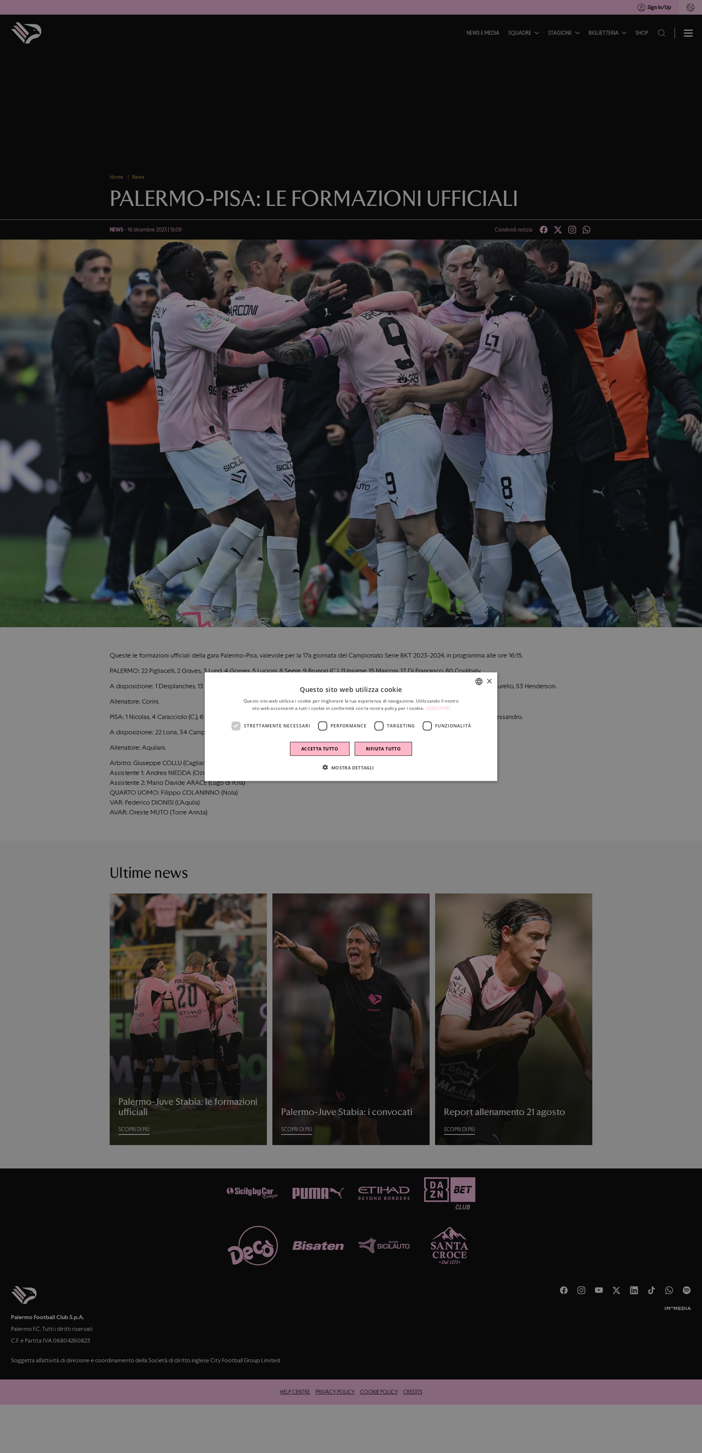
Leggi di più (438, 708)
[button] (351, 767)
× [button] (489, 681)
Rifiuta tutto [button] (383, 748)
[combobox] (479, 681)
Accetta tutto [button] (319, 748)
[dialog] (351, 726)
